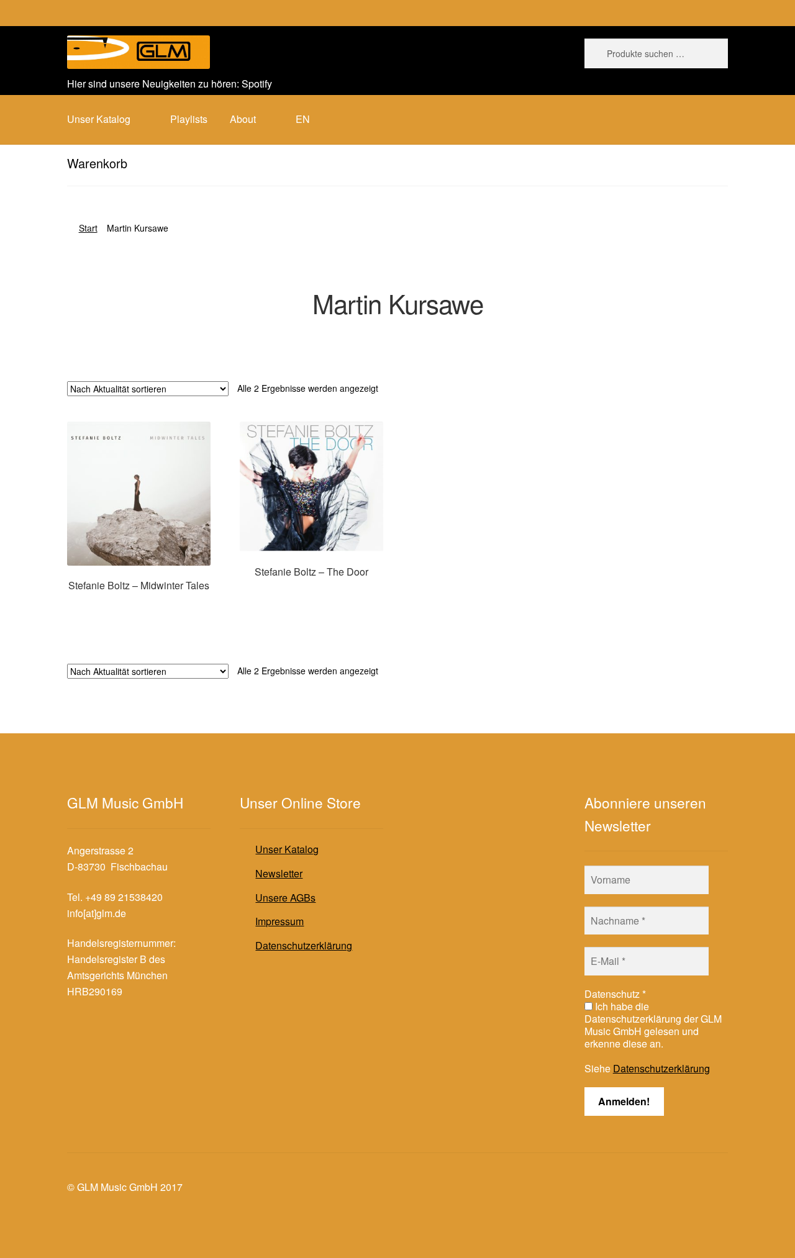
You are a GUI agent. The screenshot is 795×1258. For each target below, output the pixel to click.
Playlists (188, 119)
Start (88, 228)
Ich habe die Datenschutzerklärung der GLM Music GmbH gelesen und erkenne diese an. (653, 1025)
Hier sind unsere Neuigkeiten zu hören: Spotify (169, 83)
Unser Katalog (287, 849)
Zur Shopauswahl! (139, 609)
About (243, 119)
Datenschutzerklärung (303, 945)
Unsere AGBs (285, 897)
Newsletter (278, 873)
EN (303, 119)
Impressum (279, 921)
